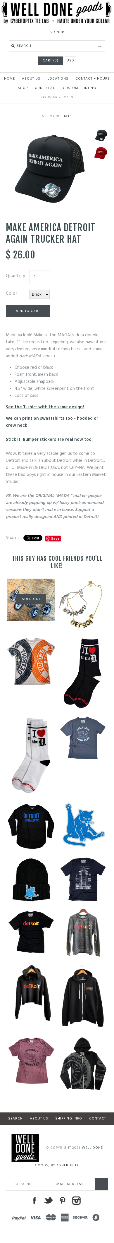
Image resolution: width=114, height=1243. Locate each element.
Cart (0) (50, 61)
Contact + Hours (92, 79)
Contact (97, 1119)
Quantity (15, 276)
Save (55, 538)
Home (9, 79)
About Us (31, 79)
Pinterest (62, 1200)
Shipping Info (68, 1119)
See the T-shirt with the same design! (45, 407)
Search (15, 1119)
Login (67, 97)
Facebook (34, 1200)
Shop (23, 88)
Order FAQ (45, 88)
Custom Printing (79, 88)
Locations (57, 79)
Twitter (48, 1200)
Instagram (76, 1200)
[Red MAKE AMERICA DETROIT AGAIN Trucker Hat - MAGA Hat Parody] (101, 152)
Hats (67, 116)
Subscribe (23, 1184)
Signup (57, 32)
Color (12, 293)
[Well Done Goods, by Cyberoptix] (57, 4)
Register (49, 97)
